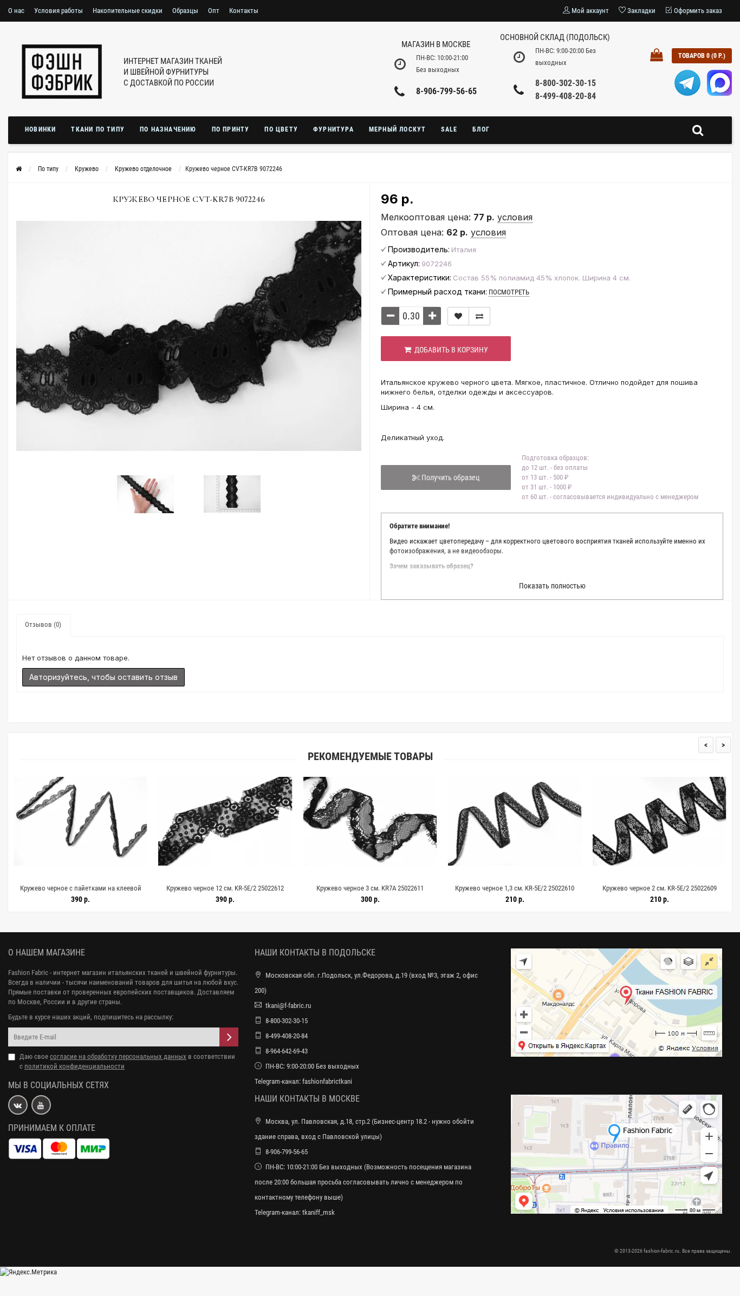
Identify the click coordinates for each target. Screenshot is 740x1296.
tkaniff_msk (318, 1212)
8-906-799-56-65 (446, 91)
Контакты (243, 10)
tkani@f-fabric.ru (288, 1006)
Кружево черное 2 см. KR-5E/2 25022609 (539, 888)
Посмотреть (509, 292)
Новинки (40, 129)
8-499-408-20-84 (565, 96)
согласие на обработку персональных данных (118, 1056)
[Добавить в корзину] (79, 874)
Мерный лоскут (397, 129)
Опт (213, 10)
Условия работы (58, 10)
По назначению (168, 129)
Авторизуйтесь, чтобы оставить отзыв (103, 677)
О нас (16, 10)
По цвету (281, 129)
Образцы (185, 10)
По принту (231, 129)
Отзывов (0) (43, 624)
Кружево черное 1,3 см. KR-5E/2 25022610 (394, 888)
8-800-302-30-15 (565, 83)
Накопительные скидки (128, 10)
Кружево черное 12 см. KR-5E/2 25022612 (105, 888)
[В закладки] (458, 316)
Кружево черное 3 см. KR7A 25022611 (249, 888)
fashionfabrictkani (327, 1081)
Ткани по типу (98, 129)
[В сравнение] (479, 316)
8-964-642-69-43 (286, 1051)
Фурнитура (333, 129)
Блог (481, 129)
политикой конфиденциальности (74, 1066)
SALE (449, 129)
